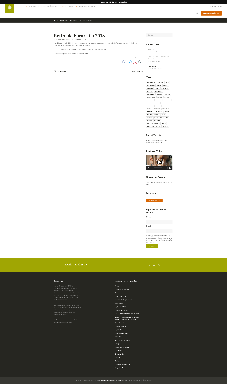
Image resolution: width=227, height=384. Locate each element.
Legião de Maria (120, 307)
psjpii (163, 114)
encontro (167, 97)
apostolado (151, 85)
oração (149, 114)
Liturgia (117, 344)
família (157, 103)
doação (159, 97)
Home (56, 20)
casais (157, 88)
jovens (149, 108)
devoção (167, 94)
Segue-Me (118, 330)
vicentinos (150, 126)
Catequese (118, 351)
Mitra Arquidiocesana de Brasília (112, 380)
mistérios (150, 111)
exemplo (149, 103)
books (159, 85)
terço (164, 123)
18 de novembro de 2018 (63, 40)
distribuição (151, 97)
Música (117, 357)
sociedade (157, 120)
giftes (163, 103)
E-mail (149, 226)
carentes (150, 88)
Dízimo (117, 293)
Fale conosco (152, 66)
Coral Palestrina (120, 296)
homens (157, 106)
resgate (149, 117)
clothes (149, 91)
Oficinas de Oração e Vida (123, 300)
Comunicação (119, 354)
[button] (159, 162)
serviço (149, 120)
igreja (164, 106)
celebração (164, 88)
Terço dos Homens (121, 368)
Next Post (136, 71)
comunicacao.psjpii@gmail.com (86, 6)
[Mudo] (167, 168)
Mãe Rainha (119, 303)
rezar (156, 117)
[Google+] (215, 6)
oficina (167, 111)
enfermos (150, 100)
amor (167, 82)
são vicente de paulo (153, 123)
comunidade (158, 91)
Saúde (117, 286)
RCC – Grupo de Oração (122, 340)
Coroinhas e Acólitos (122, 323)
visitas (158, 126)
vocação (165, 126)
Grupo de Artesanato (122, 333)
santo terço (164, 117)
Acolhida (118, 337)
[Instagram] (221, 6)
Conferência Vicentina (122, 364)
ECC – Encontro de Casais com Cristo (127, 314)
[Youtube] (218, 6)
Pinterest (135, 62)
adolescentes (151, 82)
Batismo (117, 361)
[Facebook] (210, 6)
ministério (165, 108)
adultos (160, 82)
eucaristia (158, 100)
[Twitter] (212, 6)
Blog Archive (63, 20)
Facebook (124, 62)
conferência (150, 94)
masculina (157, 108)
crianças (159, 94)
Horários (151, 49)
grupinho (150, 106)
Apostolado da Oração (122, 347)
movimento (159, 111)
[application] (159, 162)
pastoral (157, 114)
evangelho (167, 100)
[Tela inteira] (170, 168)
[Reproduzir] (148, 168)
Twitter (130, 62)
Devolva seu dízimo (211, 13)
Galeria (71, 20)
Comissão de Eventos (122, 289)
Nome (148, 217)
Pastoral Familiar (120, 326)
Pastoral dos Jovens (121, 310)
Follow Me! (155, 200)
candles (165, 85)
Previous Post (62, 71)
